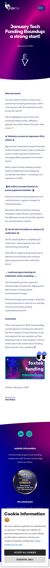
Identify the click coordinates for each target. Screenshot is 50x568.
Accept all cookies (25, 552)
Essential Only (25, 560)
